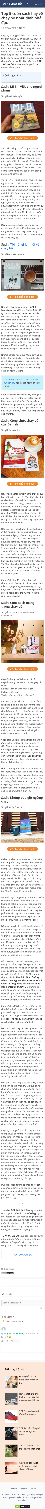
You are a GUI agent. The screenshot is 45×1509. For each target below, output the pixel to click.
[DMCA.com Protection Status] (7, 1273)
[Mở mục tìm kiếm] (28, 4)
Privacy (23, 1488)
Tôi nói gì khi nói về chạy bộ (20, 246)
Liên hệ (33, 1488)
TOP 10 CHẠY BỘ (11, 3)
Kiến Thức (9, 1268)
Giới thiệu (13, 1488)
